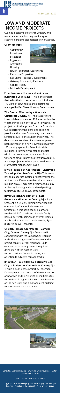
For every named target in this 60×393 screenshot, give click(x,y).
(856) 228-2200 (47, 13)
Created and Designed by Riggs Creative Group (34, 386)
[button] (4, 11)
